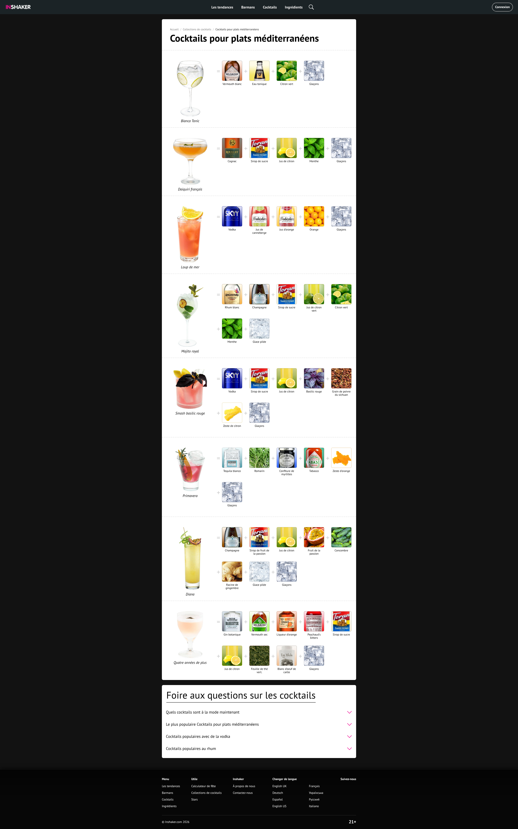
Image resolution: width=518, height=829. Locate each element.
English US (280, 806)
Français (314, 786)
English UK (280, 786)
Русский (314, 800)
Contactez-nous (243, 793)
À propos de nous (244, 786)
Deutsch (278, 793)
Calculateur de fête (203, 786)
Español (278, 800)
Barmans (248, 7)
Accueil (174, 29)
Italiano (314, 806)
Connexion (502, 7)
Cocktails (270, 7)
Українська (316, 793)
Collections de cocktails (197, 29)
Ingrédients (294, 7)
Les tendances (222, 7)
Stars (194, 800)
